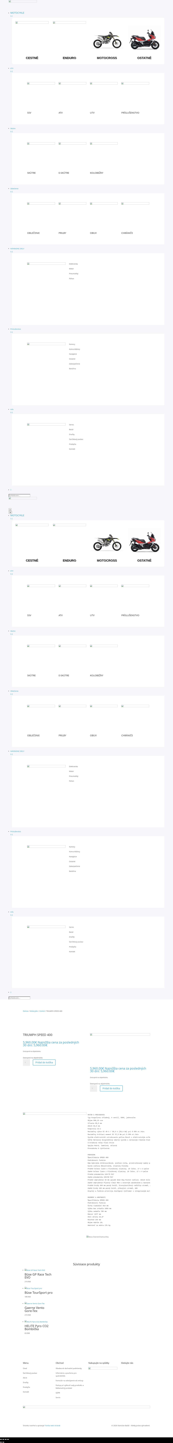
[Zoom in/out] (1, 1439)
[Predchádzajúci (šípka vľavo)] (1, 1442)
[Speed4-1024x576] (54, 1114)
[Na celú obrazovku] (3, 1439)
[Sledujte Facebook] (123, 1369)
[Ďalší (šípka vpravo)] (3, 1442)
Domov (25, 1011)
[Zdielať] (6, 1439)
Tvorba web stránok (52, 1425)
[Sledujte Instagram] (128, 1369)
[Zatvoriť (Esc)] (8, 1439)
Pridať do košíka (44, 1062)
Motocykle (34, 1011)
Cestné (42, 1011)
